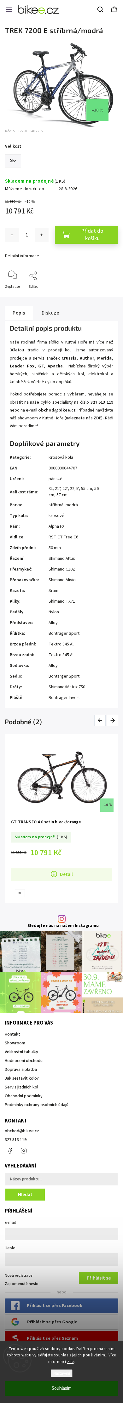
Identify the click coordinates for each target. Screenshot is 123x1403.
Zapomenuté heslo (21, 1284)
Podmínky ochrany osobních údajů (36, 1105)
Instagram (23, 1151)
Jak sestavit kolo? (22, 1078)
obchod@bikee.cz (22, 1131)
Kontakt (12, 1034)
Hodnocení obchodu (24, 1061)
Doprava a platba (21, 1069)
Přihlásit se (99, 1278)
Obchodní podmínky (24, 1096)
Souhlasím (62, 1388)
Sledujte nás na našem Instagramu (63, 925)
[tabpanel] (61, 818)
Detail (66, 874)
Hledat (25, 1194)
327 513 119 (15, 1140)
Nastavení (61, 1373)
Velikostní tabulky (21, 1052)
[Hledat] (100, 9)
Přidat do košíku (92, 234)
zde (70, 1362)
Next (113, 721)
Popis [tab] (19, 313)
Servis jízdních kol (21, 1087)
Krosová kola (61, 457)
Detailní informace (22, 256)
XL (19, 893)
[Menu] (9, 9)
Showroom (15, 1043)
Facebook (9, 1151)
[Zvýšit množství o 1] (42, 235)
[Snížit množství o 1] (12, 235)
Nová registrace (18, 1275)
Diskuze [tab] (50, 313)
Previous (101, 721)
